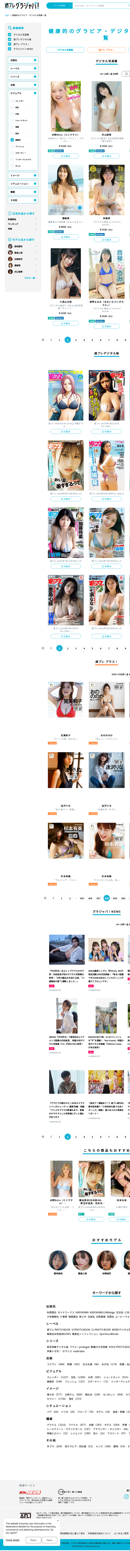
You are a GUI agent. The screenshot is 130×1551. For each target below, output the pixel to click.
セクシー (57, 1398)
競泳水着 (91, 1364)
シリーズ (14, 76)
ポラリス (67, 1351)
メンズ (104, 1446)
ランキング (13, 223)
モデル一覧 (30, 277)
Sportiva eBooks (109, 1334)
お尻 (17, 114)
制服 (74, 1364)
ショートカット (21, 120)
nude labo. (79, 1351)
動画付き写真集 (99, 1347)
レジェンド (81, 1433)
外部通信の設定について (99, 1533)
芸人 (99, 1433)
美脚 (17, 127)
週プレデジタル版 (22, 39)
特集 (10, 228)
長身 (17, 133)
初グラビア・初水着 (79, 1446)
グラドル (57, 1424)
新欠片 (82, 1316)
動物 (120, 1446)
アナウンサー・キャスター (111, 1429)
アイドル (78, 1424)
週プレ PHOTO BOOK (58, 1329)
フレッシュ (19, 146)
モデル (112, 1424)
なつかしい (113, 1394)
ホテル (103, 1411)
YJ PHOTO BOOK (81, 1329)
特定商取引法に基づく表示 (72, 1533)
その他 (13, 200)
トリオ (68, 1411)
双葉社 (110, 1316)
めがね (110, 1364)
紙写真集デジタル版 (57, 1347)
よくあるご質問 (121, 1533)
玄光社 (119, 1312)
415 (82, 898)
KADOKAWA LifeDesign (102, 1312)
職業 (12, 191)
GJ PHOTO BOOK (101, 1329)
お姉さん (74, 1394)
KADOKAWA (82, 1312)
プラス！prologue (80, 1347)
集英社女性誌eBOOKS (59, 1334)
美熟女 (93, 1394)
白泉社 (91, 1316)
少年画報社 (53, 1316)
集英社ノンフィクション (85, 1334)
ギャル (18, 166)
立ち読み (66, 156)
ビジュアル (15, 93)
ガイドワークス (66, 1312)
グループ (86, 1411)
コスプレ (56, 1364)
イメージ (14, 175)
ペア (53, 1411)
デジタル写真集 (21, 34)
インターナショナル (23, 159)
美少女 (55, 1394)
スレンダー (19, 101)
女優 (96, 1424)
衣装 (12, 84)
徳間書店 (73, 1316)
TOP (7, 15)
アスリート (117, 1433)
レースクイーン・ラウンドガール (69, 1429)
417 (98, 898)
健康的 (18, 140)
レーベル (14, 68)
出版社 (13, 60)
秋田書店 (51, 1312)
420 (123, 898)
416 (90, 898)
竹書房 (63, 1316)
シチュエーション (19, 183)
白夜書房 (101, 1316)
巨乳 (17, 107)
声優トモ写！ (54, 1351)
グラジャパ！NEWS (23, 48)
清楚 (76, 1398)
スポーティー (20, 153)
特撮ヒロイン (58, 1433)
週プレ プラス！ (21, 44)
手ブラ (55, 1446)
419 (115, 898)
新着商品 (12, 219)
